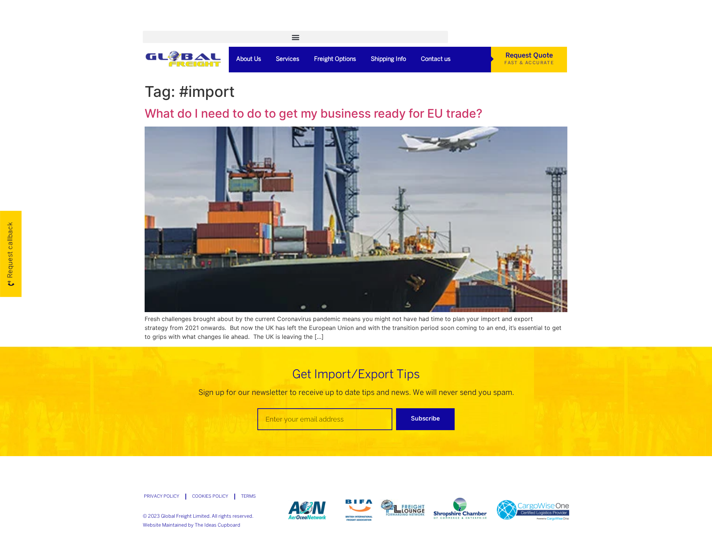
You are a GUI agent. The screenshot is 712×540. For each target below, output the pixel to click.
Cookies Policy (210, 496)
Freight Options (335, 59)
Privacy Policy (161, 496)
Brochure (255, 26)
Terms (248, 496)
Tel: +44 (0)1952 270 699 (406, 26)
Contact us (436, 59)
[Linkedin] (464, 26)
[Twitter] (451, 26)
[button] (295, 37)
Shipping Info (388, 59)
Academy (163, 26)
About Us (248, 59)
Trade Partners (334, 26)
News (291, 26)
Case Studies (209, 26)
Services (287, 59)
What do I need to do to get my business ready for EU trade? (313, 113)
